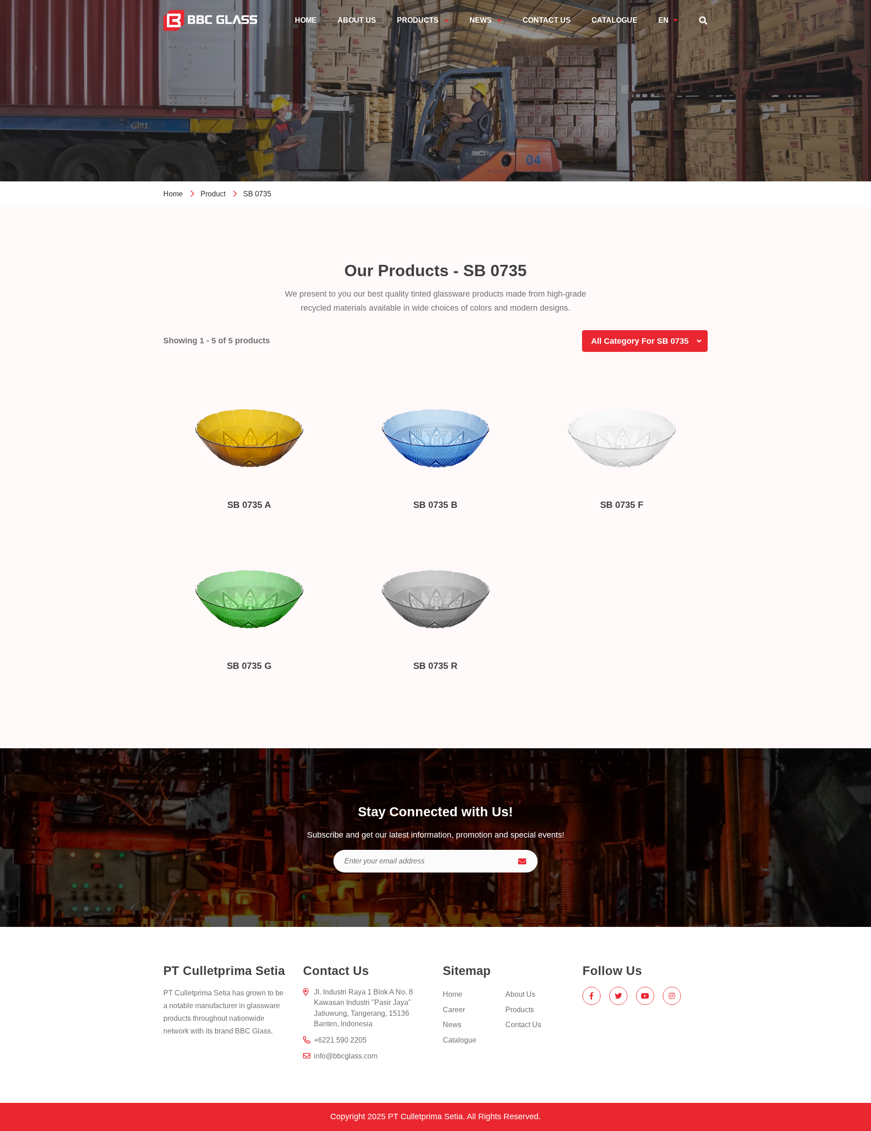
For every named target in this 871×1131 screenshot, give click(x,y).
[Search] (703, 20)
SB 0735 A (249, 505)
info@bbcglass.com (345, 1056)
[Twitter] (618, 996)
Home (173, 194)
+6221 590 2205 (340, 1040)
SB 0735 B (435, 505)
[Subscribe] (522, 861)
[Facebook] (591, 996)
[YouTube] (645, 996)
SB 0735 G (249, 666)
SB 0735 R (435, 666)
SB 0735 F (621, 505)
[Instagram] (672, 996)
